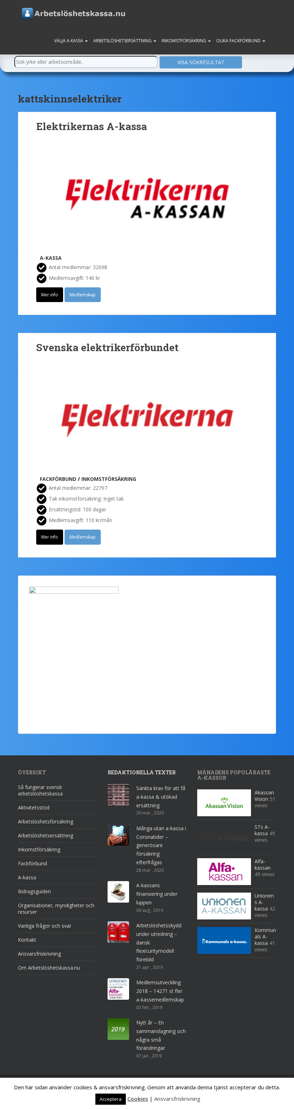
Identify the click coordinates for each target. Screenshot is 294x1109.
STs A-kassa (262, 830)
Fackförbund (58, 478)
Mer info (49, 295)
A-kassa (51, 257)
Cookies (137, 1098)
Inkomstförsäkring (184, 41)
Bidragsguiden (34, 891)
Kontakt (27, 939)
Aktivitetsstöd (33, 807)
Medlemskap (83, 295)
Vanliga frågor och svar (44, 925)
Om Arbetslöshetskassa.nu (49, 967)
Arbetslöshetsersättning (123, 41)
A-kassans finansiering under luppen (156, 894)
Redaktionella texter (142, 772)
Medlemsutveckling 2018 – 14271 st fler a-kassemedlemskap (160, 991)
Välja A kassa (69, 41)
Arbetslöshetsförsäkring (45, 821)
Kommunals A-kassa (265, 936)
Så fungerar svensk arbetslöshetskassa (40, 790)
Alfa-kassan (263, 864)
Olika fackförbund (239, 41)
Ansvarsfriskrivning (39, 953)
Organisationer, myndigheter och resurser (56, 908)
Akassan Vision (264, 795)
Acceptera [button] (111, 1099)
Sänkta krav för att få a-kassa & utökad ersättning (160, 797)
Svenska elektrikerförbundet (107, 347)
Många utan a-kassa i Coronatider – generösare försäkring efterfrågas (161, 845)
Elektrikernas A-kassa (91, 126)
